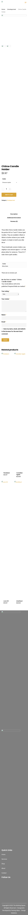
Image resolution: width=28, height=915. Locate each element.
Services (4, 859)
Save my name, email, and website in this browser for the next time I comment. (13, 331)
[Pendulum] (8, 411)
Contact (4, 873)
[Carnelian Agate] (20, 411)
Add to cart (9, 195)
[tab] (14, 214)
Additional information (14, 217)
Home (3, 9)
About (3, 868)
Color (4, 179)
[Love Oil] (8, 539)
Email (4, 322)
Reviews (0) (14, 221)
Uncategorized (11, 9)
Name (4, 315)
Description (14, 214)
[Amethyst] (20, 539)
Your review (6, 299)
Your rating (6, 291)
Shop (3, 864)
